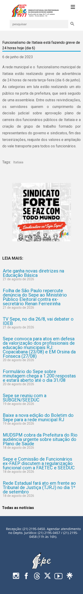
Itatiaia (18, 162)
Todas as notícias (18, 507)
